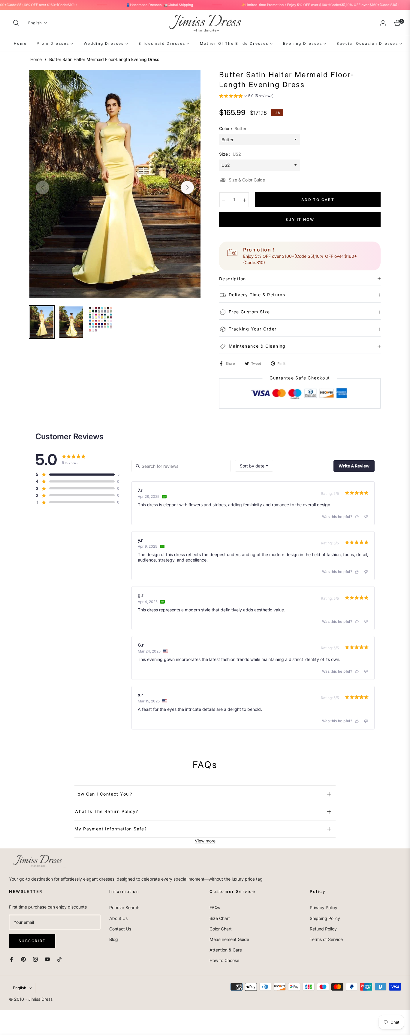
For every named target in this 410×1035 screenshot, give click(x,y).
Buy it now (299, 219)
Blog (113, 939)
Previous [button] (42, 187)
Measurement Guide (229, 939)
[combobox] (254, 466)
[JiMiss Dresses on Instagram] (35, 959)
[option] (114, 184)
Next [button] (187, 187)
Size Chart (220, 918)
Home (36, 59)
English (35, 22)
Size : (230, 154)
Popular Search (124, 907)
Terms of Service (326, 939)
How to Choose (224, 960)
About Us (118, 918)
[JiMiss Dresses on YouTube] (47, 959)
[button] (16, 23)
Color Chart (221, 928)
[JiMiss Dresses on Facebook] (11, 959)
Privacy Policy (323, 907)
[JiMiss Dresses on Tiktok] (61, 959)
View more (205, 840)
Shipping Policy (325, 918)
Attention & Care (226, 949)
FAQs (215, 907)
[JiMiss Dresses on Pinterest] (23, 959)
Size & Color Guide (247, 179)
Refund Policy (323, 928)
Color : (232, 128)
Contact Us (120, 928)
